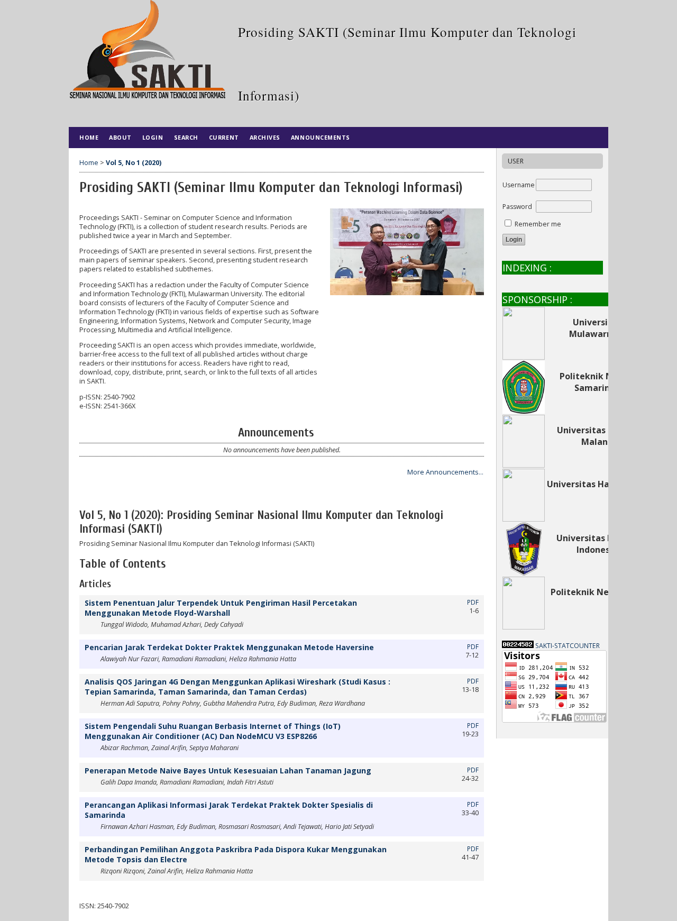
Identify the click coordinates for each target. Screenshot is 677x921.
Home (88, 137)
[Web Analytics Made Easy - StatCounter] (518, 645)
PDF (473, 602)
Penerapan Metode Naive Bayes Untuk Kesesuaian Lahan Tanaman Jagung (228, 770)
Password (517, 206)
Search (186, 137)
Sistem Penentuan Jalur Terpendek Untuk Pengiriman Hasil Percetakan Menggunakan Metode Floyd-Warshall (221, 608)
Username (518, 184)
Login (152, 137)
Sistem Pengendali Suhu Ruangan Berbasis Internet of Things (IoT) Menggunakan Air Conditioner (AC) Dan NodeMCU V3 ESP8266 (213, 731)
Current (224, 137)
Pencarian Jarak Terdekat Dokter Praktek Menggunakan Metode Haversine (229, 647)
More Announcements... (445, 472)
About (120, 137)
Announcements (320, 137)
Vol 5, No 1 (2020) (133, 162)
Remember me (538, 224)
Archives (265, 137)
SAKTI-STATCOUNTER (567, 645)
